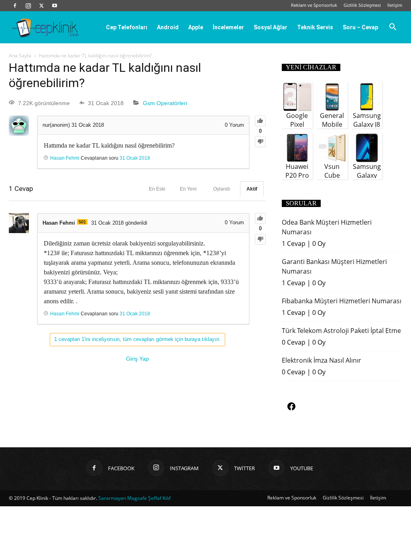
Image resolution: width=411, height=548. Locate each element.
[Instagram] (28, 5)
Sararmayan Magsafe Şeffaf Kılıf (134, 498)
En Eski (157, 189)
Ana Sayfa (20, 55)
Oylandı (221, 189)
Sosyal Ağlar (270, 27)
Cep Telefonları (126, 27)
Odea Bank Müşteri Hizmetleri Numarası (327, 227)
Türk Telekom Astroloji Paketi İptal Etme (341, 330)
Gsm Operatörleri (165, 103)
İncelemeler (228, 27)
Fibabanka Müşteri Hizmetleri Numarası (341, 300)
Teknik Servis (315, 27)
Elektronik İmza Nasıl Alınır (321, 360)
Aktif (251, 189)
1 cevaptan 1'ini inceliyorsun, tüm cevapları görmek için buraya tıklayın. (137, 339)
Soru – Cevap (360, 27)
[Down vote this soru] (260, 141)
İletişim (394, 5)
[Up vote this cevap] (260, 218)
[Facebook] (15, 5)
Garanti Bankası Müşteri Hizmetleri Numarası (334, 266)
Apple (195, 27)
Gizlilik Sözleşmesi (362, 5)
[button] (392, 27)
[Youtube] (55, 5)
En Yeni (188, 189)
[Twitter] (41, 5)
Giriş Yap (137, 358)
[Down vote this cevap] (260, 239)
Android (168, 27)
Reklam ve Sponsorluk (314, 5)
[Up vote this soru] (260, 121)
